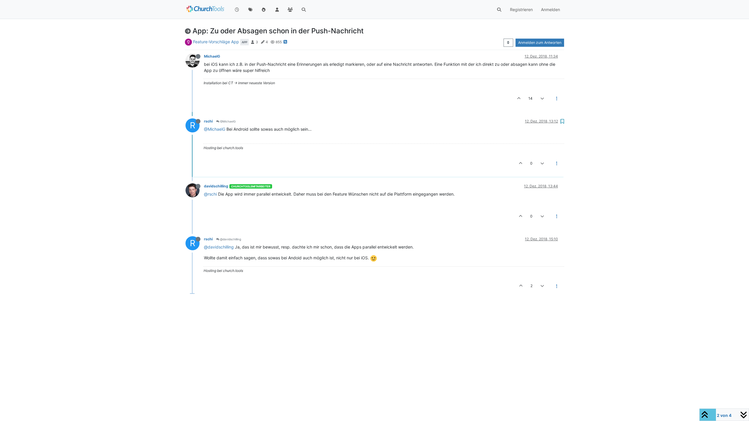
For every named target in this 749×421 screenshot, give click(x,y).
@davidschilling (230, 239)
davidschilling (216, 186)
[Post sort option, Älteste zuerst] (508, 43)
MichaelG (212, 56)
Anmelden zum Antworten (539, 42)
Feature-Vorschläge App (216, 41)
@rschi (210, 193)
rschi (208, 121)
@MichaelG (227, 121)
